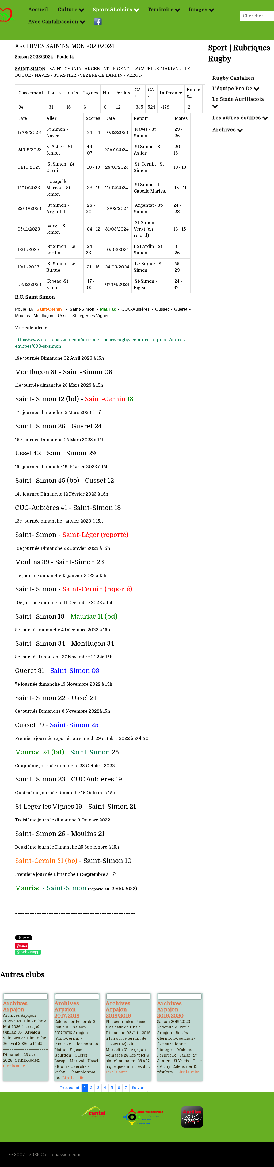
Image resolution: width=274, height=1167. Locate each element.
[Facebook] (98, 22)
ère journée (41, 738)
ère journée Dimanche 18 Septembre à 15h (72, 874)
